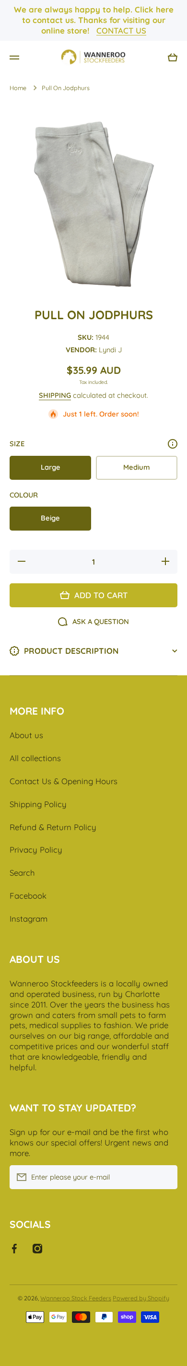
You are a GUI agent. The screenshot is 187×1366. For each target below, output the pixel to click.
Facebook (28, 896)
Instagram (28, 919)
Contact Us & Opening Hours (63, 781)
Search (22, 873)
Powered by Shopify (141, 1298)
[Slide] (172, 444)
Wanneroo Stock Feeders (75, 1298)
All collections (35, 758)
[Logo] (93, 57)
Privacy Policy (36, 850)
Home (18, 88)
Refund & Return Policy (53, 827)
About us (26, 735)
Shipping (55, 395)
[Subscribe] (165, 1177)
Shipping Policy (38, 804)
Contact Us (121, 30)
